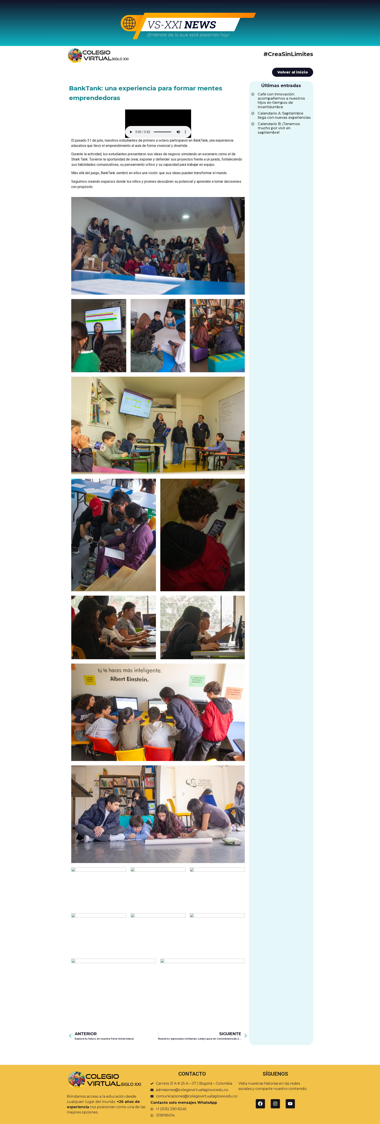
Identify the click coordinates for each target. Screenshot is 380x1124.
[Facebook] (260, 1103)
